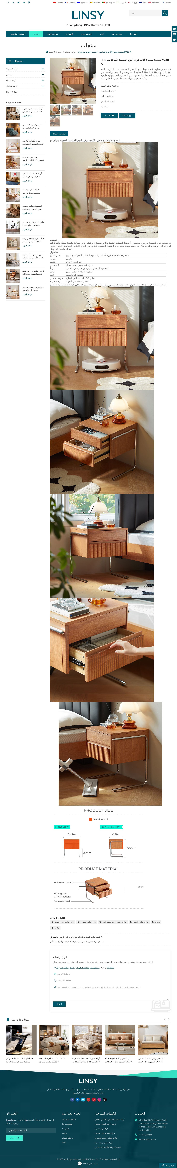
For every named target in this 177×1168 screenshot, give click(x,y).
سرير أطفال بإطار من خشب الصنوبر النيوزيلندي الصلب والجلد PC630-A (32, 143)
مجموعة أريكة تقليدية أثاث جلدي (108, 1147)
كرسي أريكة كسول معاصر (105, 1124)
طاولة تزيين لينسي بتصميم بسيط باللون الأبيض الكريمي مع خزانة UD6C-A (33, 289)
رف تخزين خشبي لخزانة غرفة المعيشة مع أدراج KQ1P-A (80, 941)
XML (64, 1142)
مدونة (64, 1133)
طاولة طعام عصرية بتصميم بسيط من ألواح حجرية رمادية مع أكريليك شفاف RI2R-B (33, 224)
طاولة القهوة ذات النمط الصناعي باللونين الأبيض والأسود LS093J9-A (119, 1060)
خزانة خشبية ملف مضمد (105, 1133)
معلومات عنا (117, 34)
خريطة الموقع (67, 1138)
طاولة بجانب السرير (140, 922)
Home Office (11, 92)
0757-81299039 (145, 1134)
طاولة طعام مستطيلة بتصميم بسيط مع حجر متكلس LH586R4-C (31, 191)
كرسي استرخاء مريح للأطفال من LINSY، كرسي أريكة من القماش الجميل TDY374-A (33, 159)
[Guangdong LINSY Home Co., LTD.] (88, 14)
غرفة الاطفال (11, 86)
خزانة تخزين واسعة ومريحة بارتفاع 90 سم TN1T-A (33, 240)
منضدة (157, 922)
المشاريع (69, 34)
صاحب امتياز (52, 34)
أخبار (102, 34)
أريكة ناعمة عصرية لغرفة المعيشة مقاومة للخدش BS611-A (32, 110)
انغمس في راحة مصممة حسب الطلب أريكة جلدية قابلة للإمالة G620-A (32, 208)
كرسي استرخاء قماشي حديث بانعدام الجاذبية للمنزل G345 (31, 126)
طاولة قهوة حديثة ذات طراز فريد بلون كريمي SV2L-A (80, 937)
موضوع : (84, 967)
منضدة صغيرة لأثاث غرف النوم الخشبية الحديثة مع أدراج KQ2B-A (84, 967)
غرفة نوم (9, 74)
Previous (165, 1019)
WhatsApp (127, 115)
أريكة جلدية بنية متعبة (103, 1142)
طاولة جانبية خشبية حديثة (64, 922)
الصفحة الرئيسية (18, 34)
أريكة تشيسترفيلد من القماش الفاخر (110, 1119)
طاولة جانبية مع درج (88, 922)
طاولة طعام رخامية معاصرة (106, 1138)
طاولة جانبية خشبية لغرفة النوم (114, 922)
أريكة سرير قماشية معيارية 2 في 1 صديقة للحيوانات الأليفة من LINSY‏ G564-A (20, 1060)
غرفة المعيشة (11, 68)
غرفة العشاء (11, 80)
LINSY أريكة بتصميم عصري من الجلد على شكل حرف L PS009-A (152, 1060)
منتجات (36, 34)
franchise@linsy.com (147, 1139)
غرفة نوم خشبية (101, 1128)
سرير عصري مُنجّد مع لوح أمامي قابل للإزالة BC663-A (33, 256)
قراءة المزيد (27, 115)
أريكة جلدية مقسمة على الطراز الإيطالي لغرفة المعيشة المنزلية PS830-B (33, 175)
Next (168, 1019)
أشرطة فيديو (86, 34)
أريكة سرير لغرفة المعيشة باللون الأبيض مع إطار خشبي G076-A (85, 1060)
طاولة (57, 928)
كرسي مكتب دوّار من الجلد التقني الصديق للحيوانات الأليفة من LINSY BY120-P (33, 272)
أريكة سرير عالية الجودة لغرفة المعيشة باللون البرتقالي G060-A (52, 1060)
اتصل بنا (133, 34)
